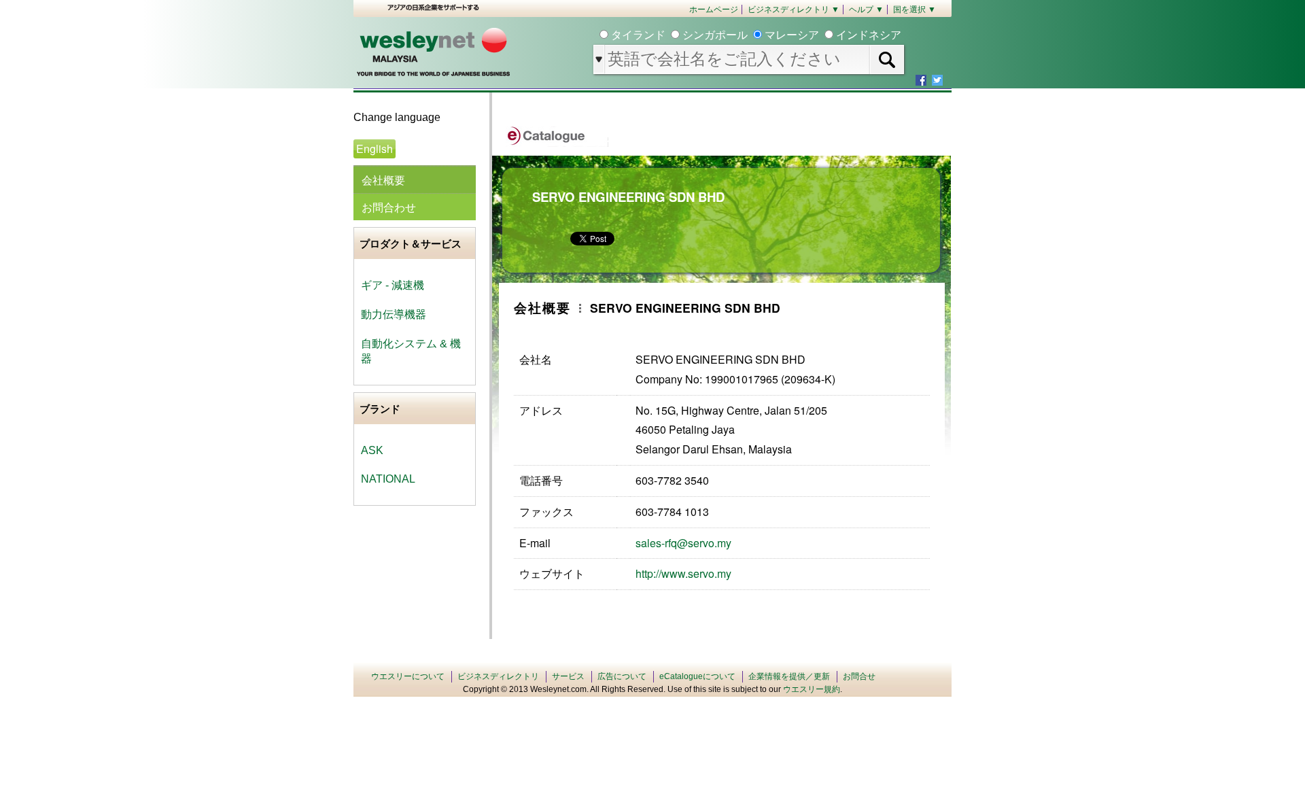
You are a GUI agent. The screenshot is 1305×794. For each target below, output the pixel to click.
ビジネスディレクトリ (498, 676)
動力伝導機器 (393, 314)
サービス (568, 676)
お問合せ (859, 676)
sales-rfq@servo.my (683, 543)
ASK (372, 450)
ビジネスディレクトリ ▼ (793, 9)
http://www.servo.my (683, 573)
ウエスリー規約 (811, 689)
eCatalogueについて (697, 676)
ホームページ (713, 9)
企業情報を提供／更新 (789, 676)
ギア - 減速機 (392, 285)
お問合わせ (389, 207)
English (374, 148)
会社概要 (383, 180)
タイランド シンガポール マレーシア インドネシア (754, 35)
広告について (621, 676)
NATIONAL (388, 479)
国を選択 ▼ (914, 9)
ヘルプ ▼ (866, 9)
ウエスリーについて (408, 676)
